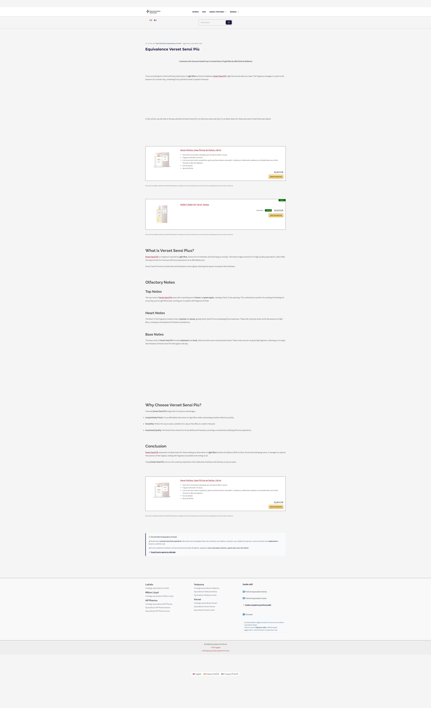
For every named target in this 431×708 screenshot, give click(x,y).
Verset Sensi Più (219, 76)
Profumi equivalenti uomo (255, 598)
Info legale (216, 647)
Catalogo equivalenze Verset (205, 603)
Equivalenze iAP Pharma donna (157, 607)
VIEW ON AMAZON (276, 177)
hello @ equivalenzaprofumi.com (216, 650)
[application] (225, 12)
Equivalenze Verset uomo (204, 610)
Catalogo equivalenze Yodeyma (206, 588)
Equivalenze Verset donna (204, 606)
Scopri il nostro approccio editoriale (163, 552)
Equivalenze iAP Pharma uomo (157, 611)
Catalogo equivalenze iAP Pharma (158, 604)
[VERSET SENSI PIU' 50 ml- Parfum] (162, 214)
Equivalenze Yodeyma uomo (205, 595)
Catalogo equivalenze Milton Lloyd (159, 596)
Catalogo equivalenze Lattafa (157, 588)
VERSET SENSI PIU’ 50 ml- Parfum (194, 204)
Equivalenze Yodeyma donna (205, 591)
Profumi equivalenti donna (256, 591)
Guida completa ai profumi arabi (258, 605)
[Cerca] (229, 22)
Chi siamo (249, 614)
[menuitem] (150, 20)
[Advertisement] (212, 372)
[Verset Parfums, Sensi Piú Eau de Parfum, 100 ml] (162, 160)
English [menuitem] (198, 674)
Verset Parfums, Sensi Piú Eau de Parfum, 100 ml (200, 150)
